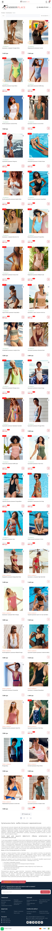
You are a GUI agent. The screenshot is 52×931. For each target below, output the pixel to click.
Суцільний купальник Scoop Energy (36, 388)
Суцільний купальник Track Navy (35, 728)
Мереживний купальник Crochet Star (11, 803)
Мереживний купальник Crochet (35, 48)
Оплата (3, 903)
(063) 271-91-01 (6, 919)
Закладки (29, 913)
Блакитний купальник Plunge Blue (36, 236)
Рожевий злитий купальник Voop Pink (11, 728)
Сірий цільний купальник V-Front (35, 539)
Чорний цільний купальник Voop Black (37, 199)
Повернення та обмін (6, 905)
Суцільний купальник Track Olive (35, 463)
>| (30, 818)
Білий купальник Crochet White (9, 123)
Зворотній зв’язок (43, 911)
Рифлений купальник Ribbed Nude (36, 274)
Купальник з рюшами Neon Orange (10, 614)
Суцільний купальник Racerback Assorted (12, 425)
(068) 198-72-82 (6, 922)
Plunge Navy (5, 765)
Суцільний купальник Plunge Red (10, 690)
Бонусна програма (6, 900)
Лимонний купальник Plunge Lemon (10, 388)
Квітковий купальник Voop (8, 539)
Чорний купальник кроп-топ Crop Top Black (38, 614)
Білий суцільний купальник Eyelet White (11, 199)
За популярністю (44, 15)
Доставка (3, 902)
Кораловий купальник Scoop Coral (10, 274)
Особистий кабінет (31, 911)
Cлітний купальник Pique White (35, 765)
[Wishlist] (23, 22)
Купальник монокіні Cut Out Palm (35, 123)
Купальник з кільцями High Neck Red (36, 576)
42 (3, 15)
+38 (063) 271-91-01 (43, 7)
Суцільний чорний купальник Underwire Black (38, 652)
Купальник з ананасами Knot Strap (36, 501)
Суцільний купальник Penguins (9, 161)
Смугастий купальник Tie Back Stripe (36, 161)
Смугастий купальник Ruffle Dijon (10, 463)
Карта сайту (17, 913)
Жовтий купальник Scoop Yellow (9, 85)
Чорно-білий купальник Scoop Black (10, 312)
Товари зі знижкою (18, 911)
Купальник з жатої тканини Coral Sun (36, 312)
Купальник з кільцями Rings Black (36, 690)
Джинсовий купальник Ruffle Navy (36, 85)
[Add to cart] (23, 52)
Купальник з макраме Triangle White (11, 48)
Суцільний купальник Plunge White (36, 425)
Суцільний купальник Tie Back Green (36, 803)
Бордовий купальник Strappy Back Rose (11, 576)
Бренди (3, 911)
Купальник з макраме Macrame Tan (10, 236)
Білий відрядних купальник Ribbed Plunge (12, 652)
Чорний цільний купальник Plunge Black (11, 501)
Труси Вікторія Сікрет (44, 900)
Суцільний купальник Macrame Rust (36, 350)
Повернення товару (44, 913)
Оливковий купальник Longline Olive (11, 350)
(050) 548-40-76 (6, 920)
